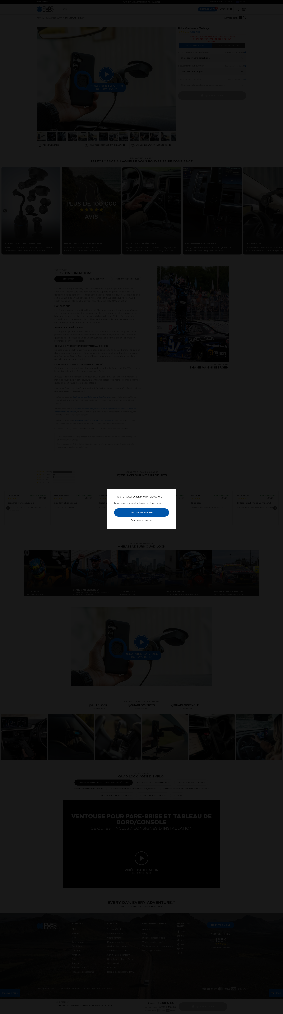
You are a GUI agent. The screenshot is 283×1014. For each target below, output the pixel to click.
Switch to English (141, 512)
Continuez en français (141, 520)
